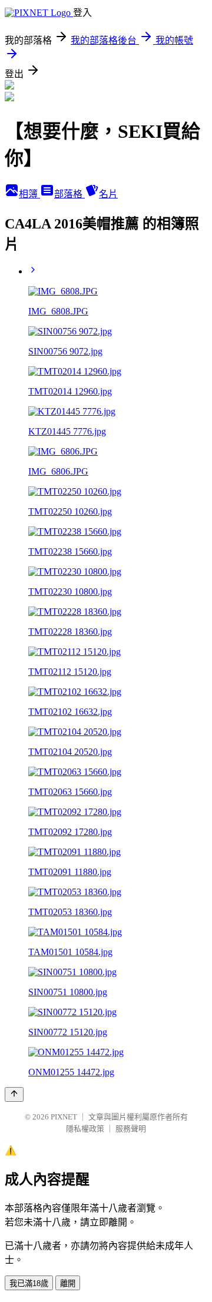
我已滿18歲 (28, 1283)
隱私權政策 (85, 1128)
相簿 (29, 194)
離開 (67, 1283)
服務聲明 (130, 1128)
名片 (108, 194)
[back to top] (14, 1094)
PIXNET (64, 1116)
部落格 (69, 194)
